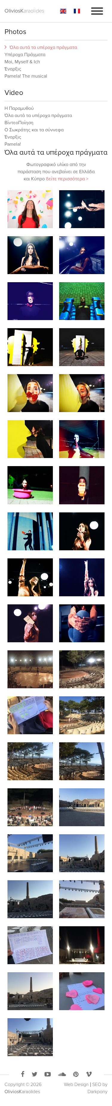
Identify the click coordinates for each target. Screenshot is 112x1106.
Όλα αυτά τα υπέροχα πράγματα (43, 47)
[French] (77, 11)
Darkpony (98, 1092)
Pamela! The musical (25, 76)
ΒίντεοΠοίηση (18, 123)
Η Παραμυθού (19, 108)
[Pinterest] (76, 1075)
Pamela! (12, 144)
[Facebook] (22, 1075)
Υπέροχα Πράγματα (24, 55)
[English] (63, 11)
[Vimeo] (89, 1075)
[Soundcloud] (62, 1075)
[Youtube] (48, 1075)
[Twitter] (34, 1075)
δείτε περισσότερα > (67, 179)
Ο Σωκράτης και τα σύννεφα (34, 130)
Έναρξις (12, 69)
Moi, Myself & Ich (22, 62)
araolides (22, 1092)
